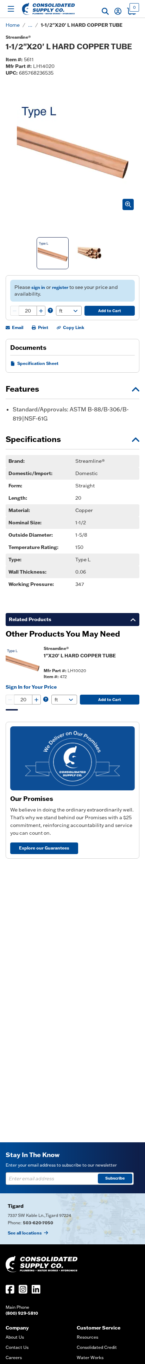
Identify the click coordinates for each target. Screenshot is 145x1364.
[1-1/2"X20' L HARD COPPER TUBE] (53, 253)
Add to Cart (109, 310)
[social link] (10, 1289)
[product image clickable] (22, 662)
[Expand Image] (128, 204)
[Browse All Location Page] (72, 1218)
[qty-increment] (41, 310)
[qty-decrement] (15, 310)
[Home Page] (48, 9)
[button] (105, 11)
